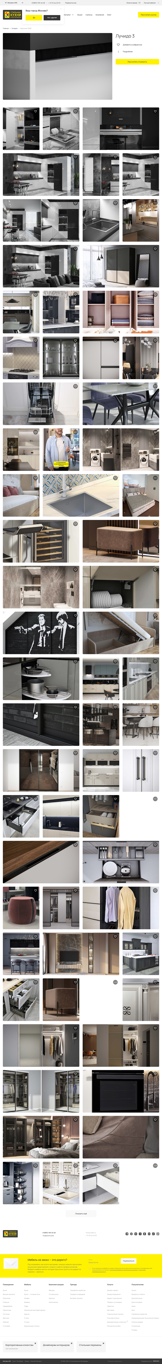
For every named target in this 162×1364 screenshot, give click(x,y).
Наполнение (53, 1302)
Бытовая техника (76, 1298)
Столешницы (53, 1294)
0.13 (155, 203)
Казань (27, 1361)
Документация (137, 1298)
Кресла (26, 1314)
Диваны (27, 1302)
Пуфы (26, 1306)
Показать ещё (81, 1213)
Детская (6, 1318)
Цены (133, 1306)
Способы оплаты (113, 1318)
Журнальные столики (31, 1326)
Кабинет (6, 1322)
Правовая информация (115, 1361)
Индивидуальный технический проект (145, 1318)
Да (34, 17)
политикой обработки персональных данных (124, 1270)
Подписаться (128, 1261)
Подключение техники (115, 1314)
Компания (100, 15)
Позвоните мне (70, 3)
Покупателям (138, 1284)
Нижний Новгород (36, 1361)
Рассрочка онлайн (114, 1326)
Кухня (5, 1290)
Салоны (89, 15)
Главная (6, 28)
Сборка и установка (114, 1302)
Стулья (26, 1322)
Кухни (26, 1290)
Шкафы (26, 1298)
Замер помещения (114, 1294)
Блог (109, 15)
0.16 (155, 478)
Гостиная (6, 1314)
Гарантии (110, 1306)
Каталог (67, 15)
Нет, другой (52, 17)
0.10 (155, 799)
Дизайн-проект (112, 1290)
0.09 (75, 432)
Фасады (51, 1290)
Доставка (110, 1310)
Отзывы (134, 1330)
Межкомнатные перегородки (34, 1310)
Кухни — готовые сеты (32, 1294)
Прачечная (7, 1310)
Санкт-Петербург (17, 1361)
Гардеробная (7, 1306)
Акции (79, 15)
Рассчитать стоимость (137, 62)
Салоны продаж (137, 1322)
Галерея (15, 28)
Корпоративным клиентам (116, 1322)
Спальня (6, 1302)
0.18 (155, 1166)
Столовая (6, 1326)
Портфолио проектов (78, 1290)
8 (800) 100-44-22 (38, 3)
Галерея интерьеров (77, 1294)
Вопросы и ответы (138, 1294)
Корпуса (52, 1298)
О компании (136, 1326)
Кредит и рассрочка (114, 1298)
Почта (90, 1260)
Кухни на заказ (137, 1302)
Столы (26, 1318)
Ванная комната (9, 1294)
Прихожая (6, 1298)
